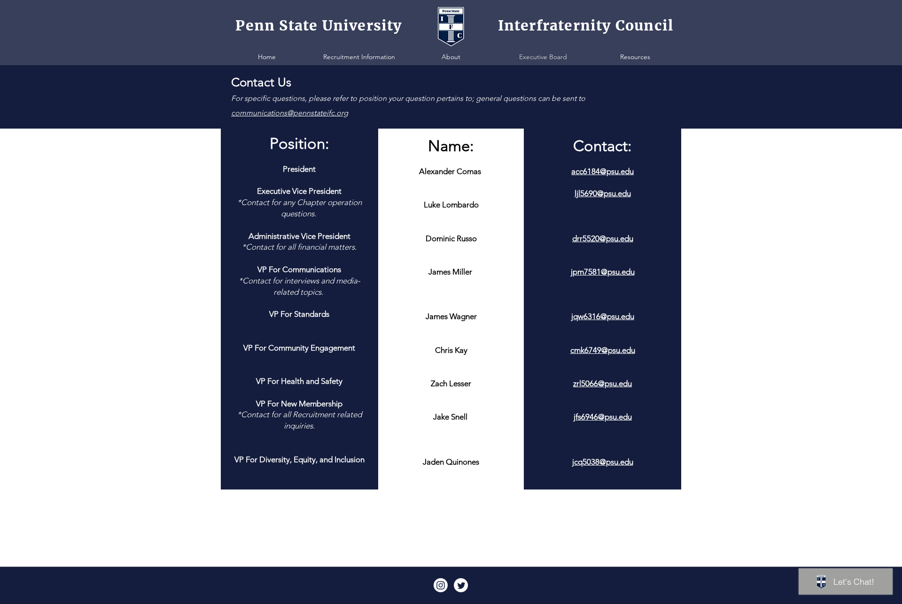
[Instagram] (441, 585)
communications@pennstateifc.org (289, 112)
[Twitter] (461, 585)
